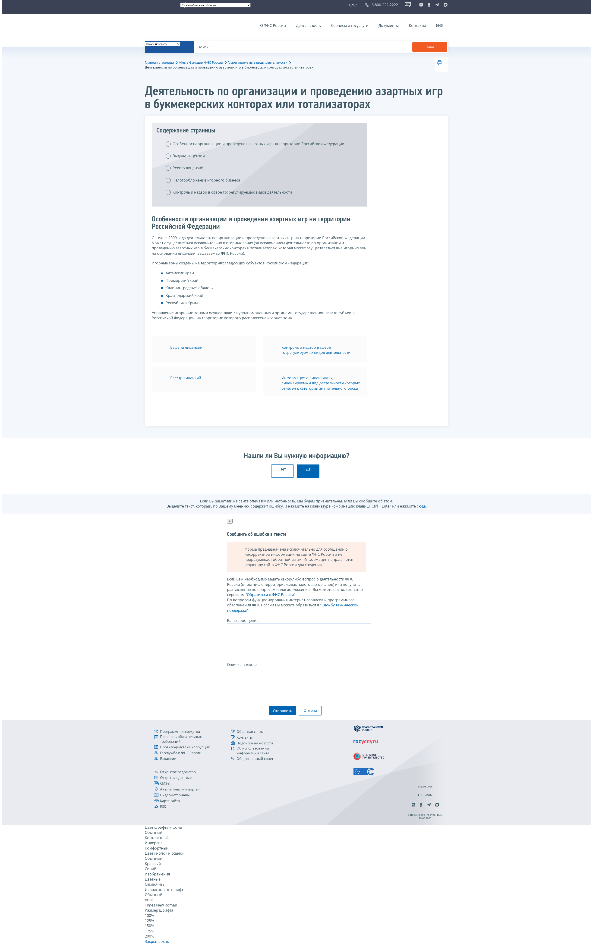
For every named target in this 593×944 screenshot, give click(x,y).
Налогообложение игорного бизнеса (206, 180)
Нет (282, 469)
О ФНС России (273, 25)
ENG (440, 25)
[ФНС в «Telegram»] (436, 4)
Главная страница (159, 62)
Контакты (417, 25)
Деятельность (308, 25)
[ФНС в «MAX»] (444, 4)
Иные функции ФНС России (201, 62)
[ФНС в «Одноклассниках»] (429, 4)
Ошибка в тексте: (242, 664)
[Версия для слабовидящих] (353, 4)
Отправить (282, 710)
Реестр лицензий (188, 167)
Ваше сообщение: (243, 620)
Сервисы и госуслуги (349, 25)
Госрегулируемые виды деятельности (257, 62)
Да (308, 469)
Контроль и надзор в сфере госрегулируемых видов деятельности (232, 192)
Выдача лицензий (189, 155)
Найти (430, 47)
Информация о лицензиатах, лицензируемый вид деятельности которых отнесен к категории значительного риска (320, 383)
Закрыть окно (157, 941)
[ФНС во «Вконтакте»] (421, 4)
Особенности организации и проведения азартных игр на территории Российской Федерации (258, 143)
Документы (389, 25)
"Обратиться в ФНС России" (270, 594)
